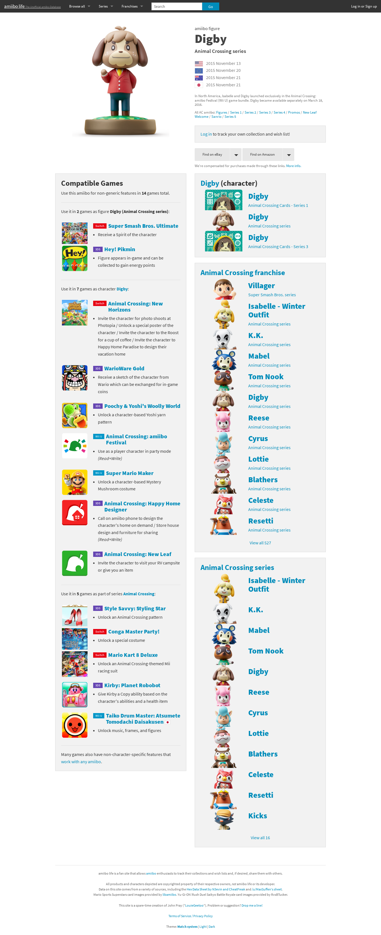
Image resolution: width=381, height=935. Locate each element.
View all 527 (260, 542)
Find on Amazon (262, 154)
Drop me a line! (252, 905)
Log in (206, 134)
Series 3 (265, 112)
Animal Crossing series (220, 51)
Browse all (77, 6)
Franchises (130, 6)
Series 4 (279, 112)
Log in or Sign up (364, 6)
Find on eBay (212, 154)
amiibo (151, 873)
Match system (187, 926)
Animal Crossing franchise (243, 272)
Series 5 (230, 116)
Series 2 (250, 112)
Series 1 (236, 112)
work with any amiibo (81, 761)
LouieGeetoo (194, 905)
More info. (293, 165)
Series (103, 6)
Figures (221, 112)
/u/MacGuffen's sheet (267, 889)
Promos (294, 112)
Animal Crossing (139, 593)
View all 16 (260, 837)
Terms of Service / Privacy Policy (190, 916)
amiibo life (32, 6)
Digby (122, 289)
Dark (212, 926)
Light (203, 926)
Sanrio (216, 116)
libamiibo (169, 894)
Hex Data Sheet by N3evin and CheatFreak (216, 889)
